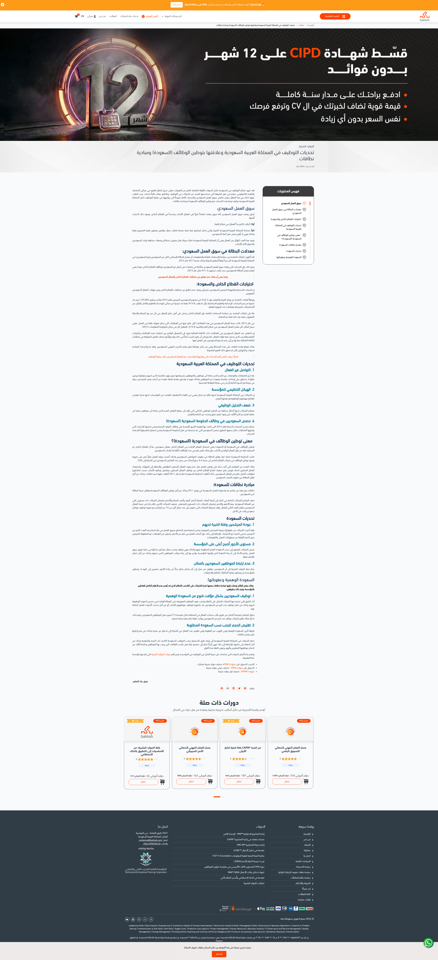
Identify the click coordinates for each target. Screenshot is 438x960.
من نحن (102, 16)
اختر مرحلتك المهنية (173, 16)
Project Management (219, 929)
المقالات (113, 16)
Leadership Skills (136, 926)
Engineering (164, 926)
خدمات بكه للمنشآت (129, 16)
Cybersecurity (259, 932)
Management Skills (248, 926)
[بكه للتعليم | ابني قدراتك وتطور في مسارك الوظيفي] (425, 16)
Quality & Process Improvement (198, 926)
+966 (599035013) (151, 844)
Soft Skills (169, 929)
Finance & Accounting (241, 932)
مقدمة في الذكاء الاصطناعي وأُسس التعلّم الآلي (242, 878)
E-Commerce (177, 926)
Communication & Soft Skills (150, 929)
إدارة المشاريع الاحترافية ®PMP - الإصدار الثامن (243, 834)
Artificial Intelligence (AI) (219, 932)
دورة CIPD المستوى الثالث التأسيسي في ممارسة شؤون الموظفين (234, 867)
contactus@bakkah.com (150, 840)
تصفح (143, 782)
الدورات (260, 827)
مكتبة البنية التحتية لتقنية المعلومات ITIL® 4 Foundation (238, 856)
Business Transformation (288, 932)
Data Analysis (151, 926)
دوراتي (90, 16)
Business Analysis (256, 929)
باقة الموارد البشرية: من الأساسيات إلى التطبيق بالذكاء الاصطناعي (147, 751)
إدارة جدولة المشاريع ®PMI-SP (250, 845)
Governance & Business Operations (274, 926)
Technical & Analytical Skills (226, 926)
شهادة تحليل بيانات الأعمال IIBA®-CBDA (246, 872)
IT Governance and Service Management (284, 929)
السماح (219, 954)
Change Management (161, 932)
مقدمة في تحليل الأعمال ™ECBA (249, 850)
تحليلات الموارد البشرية (254, 883)
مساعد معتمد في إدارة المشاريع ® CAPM (245, 839)
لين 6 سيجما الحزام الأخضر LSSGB (249, 861)
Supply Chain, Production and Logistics (192, 929)
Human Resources (238, 929)
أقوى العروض (151, 16)
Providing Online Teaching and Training (189, 932)
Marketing (271, 932)
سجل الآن (177, 5)
